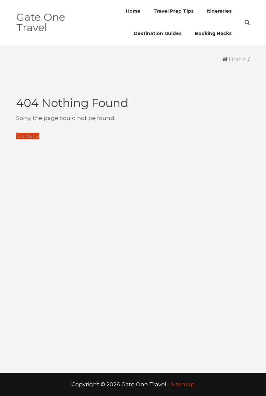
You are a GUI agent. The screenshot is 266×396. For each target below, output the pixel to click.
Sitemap (183, 384)
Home (238, 59)
